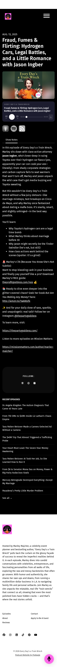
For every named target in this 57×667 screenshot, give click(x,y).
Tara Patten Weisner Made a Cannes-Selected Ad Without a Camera (27, 428)
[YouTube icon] (35, 635)
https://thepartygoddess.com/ (20, 330)
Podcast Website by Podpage (27, 655)
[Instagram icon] (10, 635)
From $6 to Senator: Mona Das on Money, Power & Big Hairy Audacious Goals (27, 471)
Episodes (6, 614)
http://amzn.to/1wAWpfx (16, 301)
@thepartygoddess (25, 315)
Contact (34, 614)
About (5, 618)
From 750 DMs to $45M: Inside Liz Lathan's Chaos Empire (26, 418)
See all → (7, 498)
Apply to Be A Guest (40, 618)
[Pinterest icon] (29, 635)
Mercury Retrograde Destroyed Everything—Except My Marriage (27, 482)
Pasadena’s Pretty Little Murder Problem (22, 490)
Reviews (6, 622)
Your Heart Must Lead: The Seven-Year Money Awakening (25, 450)
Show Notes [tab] (12, 139)
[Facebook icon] (4, 635)
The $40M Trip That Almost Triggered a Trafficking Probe (27, 439)
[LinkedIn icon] (16, 635)
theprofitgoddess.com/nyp (17, 282)
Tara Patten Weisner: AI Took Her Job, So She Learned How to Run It (24, 460)
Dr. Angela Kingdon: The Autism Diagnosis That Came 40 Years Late (25, 407)
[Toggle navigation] (46, 16)
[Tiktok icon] (23, 635)
